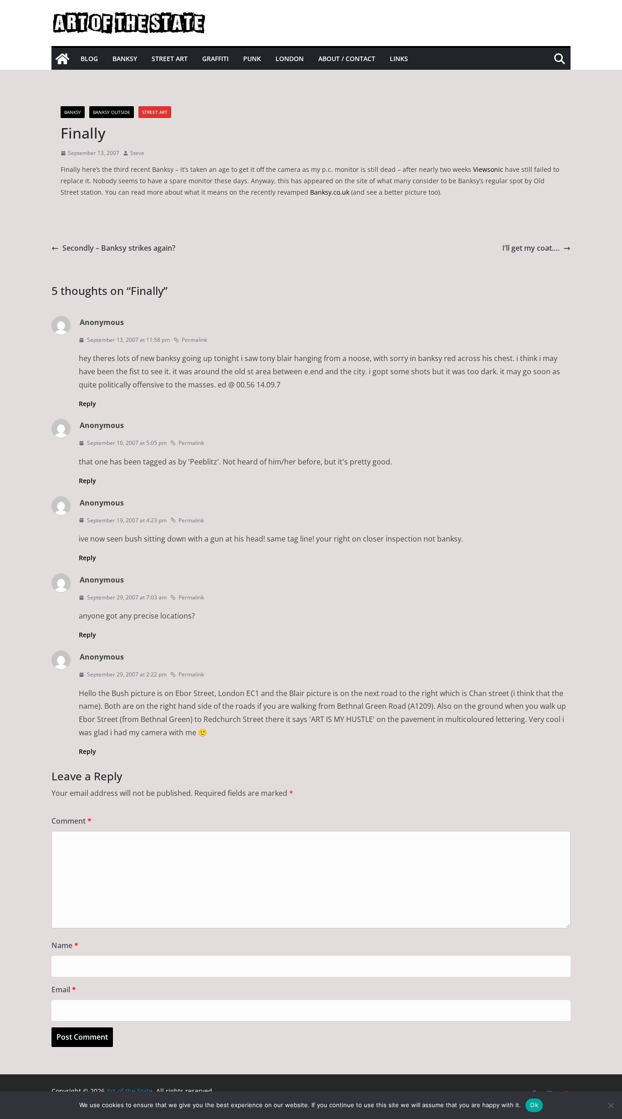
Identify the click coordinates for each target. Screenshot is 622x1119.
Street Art (170, 58)
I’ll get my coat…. (531, 248)
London (289, 58)
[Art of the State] (62, 59)
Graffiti (215, 58)
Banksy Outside (111, 112)
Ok (534, 1105)
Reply (87, 403)
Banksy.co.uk (329, 192)
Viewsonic (488, 169)
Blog (89, 58)
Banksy (124, 58)
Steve (137, 153)
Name (64, 945)
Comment (71, 821)
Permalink (194, 340)
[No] (610, 1105)
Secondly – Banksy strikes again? (118, 248)
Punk (252, 58)
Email (63, 990)
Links (399, 58)
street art (155, 112)
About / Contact (346, 58)
